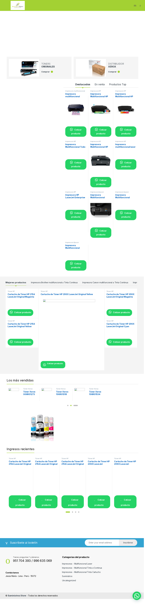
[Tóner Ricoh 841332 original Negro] (14, 393)
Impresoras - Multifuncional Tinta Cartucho (81, 572)
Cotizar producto (76, 131)
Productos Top (117, 84)
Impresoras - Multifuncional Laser (77, 563)
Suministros (67, 576)
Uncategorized (69, 580)
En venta (100, 84)
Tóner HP (11, 291)
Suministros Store (17, 595)
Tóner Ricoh (28, 389)
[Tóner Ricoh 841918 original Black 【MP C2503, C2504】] (47, 393)
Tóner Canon (94, 389)
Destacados (82, 84)
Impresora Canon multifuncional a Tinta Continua (105, 282)
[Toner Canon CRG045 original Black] (80, 393)
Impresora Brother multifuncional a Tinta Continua (54, 282)
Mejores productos (16, 282)
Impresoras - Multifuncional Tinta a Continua (82, 568)
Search (135, 5)
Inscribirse (128, 542)
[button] (67, 405)
